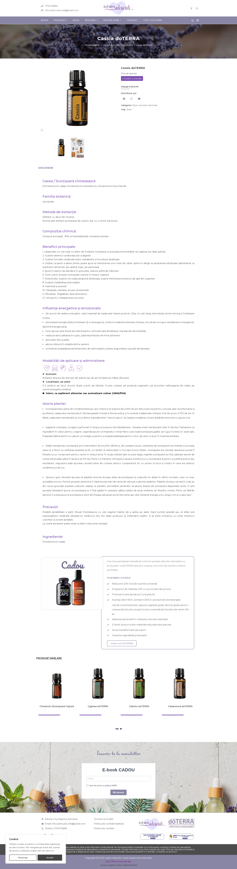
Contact (132, 20)
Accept (49, 857)
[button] (124, 99)
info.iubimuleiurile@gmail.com (61, 10)
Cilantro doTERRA (139, 706)
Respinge (23, 857)
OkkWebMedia (130, 865)
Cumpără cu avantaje (132, 78)
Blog (76, 20)
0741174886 (51, 6)
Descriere (46, 167)
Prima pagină (92, 45)
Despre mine (111, 20)
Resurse (90, 20)
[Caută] (193, 20)
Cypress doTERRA (98, 706)
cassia (129, 109)
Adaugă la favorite (130, 86)
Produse (59, 20)
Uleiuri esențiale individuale (118, 45)
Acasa (44, 20)
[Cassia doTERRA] (61, 148)
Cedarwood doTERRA (180, 706)
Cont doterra (152, 20)
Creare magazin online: (111, 865)
